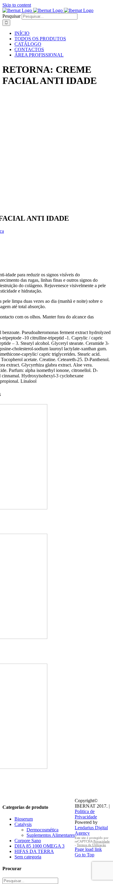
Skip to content (16, 5)
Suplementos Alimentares (51, 835)
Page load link (88, 849)
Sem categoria (27, 856)
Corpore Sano (27, 840)
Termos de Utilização (91, 845)
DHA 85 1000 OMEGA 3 (39, 846)
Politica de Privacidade (86, 814)
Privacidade (101, 841)
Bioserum (23, 818)
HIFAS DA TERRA (34, 851)
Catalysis (23, 824)
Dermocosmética (42, 829)
